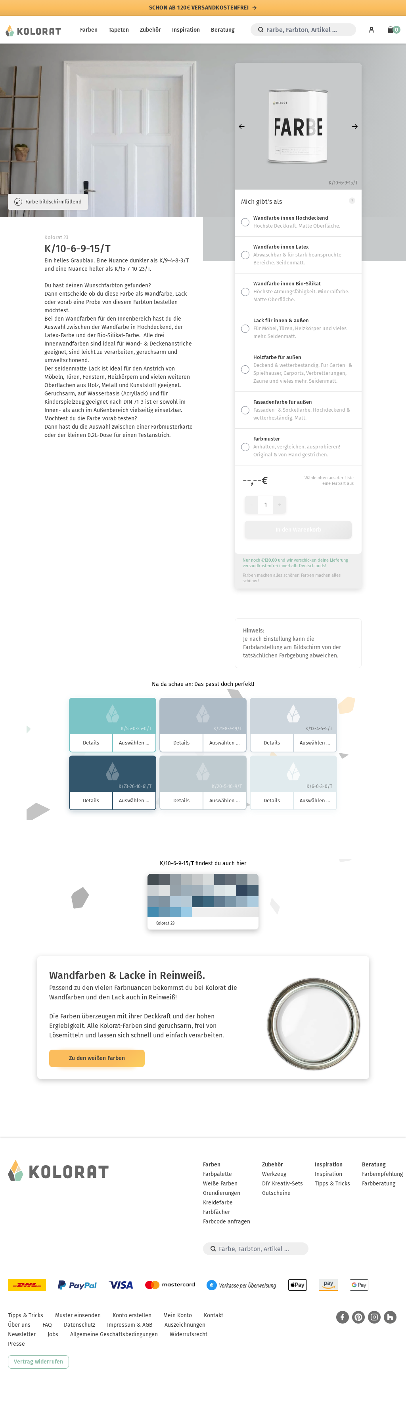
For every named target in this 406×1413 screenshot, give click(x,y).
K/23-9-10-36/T (175, 890)
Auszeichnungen (185, 1325)
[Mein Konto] (371, 30)
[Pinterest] (358, 1317)
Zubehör (150, 30)
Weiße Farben (220, 1183)
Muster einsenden (78, 1315)
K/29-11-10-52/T (241, 879)
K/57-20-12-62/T (253, 890)
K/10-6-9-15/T (197, 879)
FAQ (47, 1325)
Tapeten (119, 30)
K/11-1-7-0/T (219, 890)
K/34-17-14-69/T (164, 879)
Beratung (223, 30)
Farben (89, 30)
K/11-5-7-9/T (153, 890)
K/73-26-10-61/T (197, 901)
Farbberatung (378, 1183)
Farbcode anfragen (226, 1221)
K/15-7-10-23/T (186, 879)
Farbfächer (216, 1212)
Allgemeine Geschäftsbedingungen (114, 1334)
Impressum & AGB (130, 1325)
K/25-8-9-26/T (197, 890)
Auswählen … (134, 743)
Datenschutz (79, 1325)
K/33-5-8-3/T (253, 901)
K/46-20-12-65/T (219, 879)
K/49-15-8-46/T (219, 901)
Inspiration (186, 30)
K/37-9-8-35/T (153, 901)
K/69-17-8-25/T (153, 912)
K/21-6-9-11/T (208, 890)
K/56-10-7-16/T (175, 912)
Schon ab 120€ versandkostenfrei (199, 8)
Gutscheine (276, 1193)
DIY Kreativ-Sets (282, 1183)
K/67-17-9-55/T (208, 901)
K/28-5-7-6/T (175, 901)
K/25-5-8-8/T (186, 901)
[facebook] (342, 1317)
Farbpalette (217, 1174)
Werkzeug (274, 1174)
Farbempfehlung (382, 1174)
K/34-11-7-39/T (164, 901)
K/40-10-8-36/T (230, 901)
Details (91, 743)
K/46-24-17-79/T (153, 879)
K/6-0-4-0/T (230, 890)
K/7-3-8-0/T (164, 890)
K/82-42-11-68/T (241, 890)
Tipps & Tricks (332, 1183)
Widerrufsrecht (188, 1334)
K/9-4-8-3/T (208, 879)
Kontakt (213, 1315)
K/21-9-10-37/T (175, 879)
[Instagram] (374, 1317)
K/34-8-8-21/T (241, 901)
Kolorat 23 (56, 237)
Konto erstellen (132, 1315)
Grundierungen (221, 1193)
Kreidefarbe (218, 1202)
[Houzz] (390, 1317)
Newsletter (22, 1334)
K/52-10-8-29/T (164, 912)
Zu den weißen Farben (97, 1058)
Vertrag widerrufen (38, 1361)
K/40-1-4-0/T (186, 912)
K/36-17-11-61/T (230, 879)
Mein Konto (177, 1315)
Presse (16, 1344)
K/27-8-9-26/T (186, 890)
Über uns (19, 1325)
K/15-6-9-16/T (253, 879)
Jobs (53, 1334)
